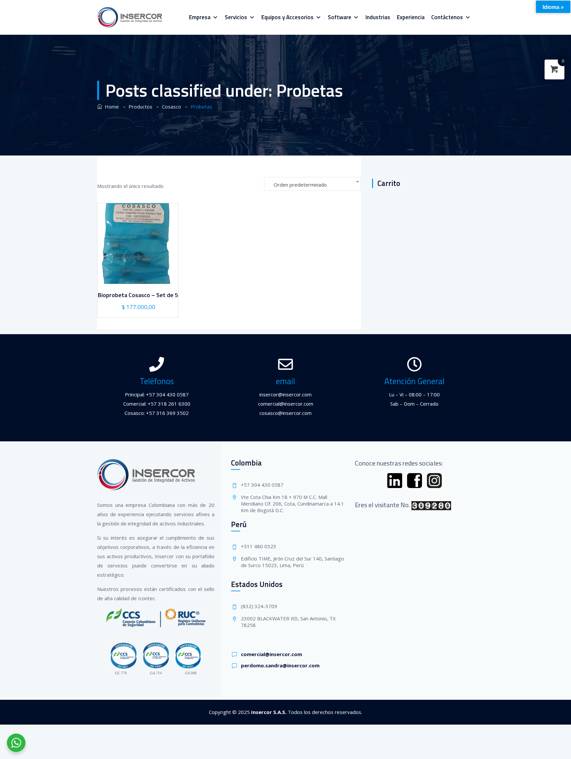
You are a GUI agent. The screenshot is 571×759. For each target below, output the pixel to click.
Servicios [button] (236, 17)
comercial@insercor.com (271, 654)
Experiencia (411, 17)
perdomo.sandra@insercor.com (280, 665)
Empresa (199, 17)
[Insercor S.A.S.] (130, 17)
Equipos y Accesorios (287, 17)
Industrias (377, 17)
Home (110, 106)
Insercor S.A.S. (268, 712)
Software (339, 17)
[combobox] (312, 184)
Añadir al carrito (137, 275)
